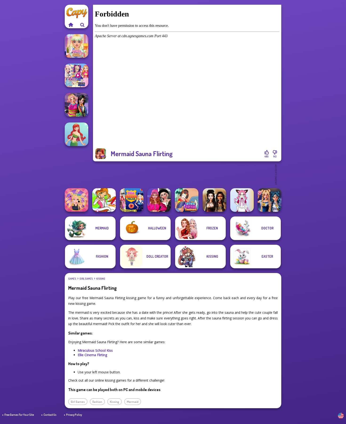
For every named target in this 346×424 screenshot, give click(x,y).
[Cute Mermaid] (76, 134)
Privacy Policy (74, 414)
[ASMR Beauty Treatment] (76, 46)
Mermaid (132, 402)
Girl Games (86, 278)
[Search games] (82, 24)
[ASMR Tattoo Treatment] (186, 200)
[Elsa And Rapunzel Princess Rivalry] (76, 75)
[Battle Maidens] (214, 200)
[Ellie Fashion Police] (131, 200)
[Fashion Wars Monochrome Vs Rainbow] (159, 200)
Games (72, 278)
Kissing (100, 278)
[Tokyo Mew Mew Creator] (242, 200)
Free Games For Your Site (19, 414)
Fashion (97, 402)
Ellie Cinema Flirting (92, 355)
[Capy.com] (70, 24)
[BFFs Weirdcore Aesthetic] (76, 105)
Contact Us (50, 414)
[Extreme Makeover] (76, 200)
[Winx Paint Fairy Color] (104, 200)
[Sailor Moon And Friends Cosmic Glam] (269, 200)
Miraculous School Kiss (95, 350)
